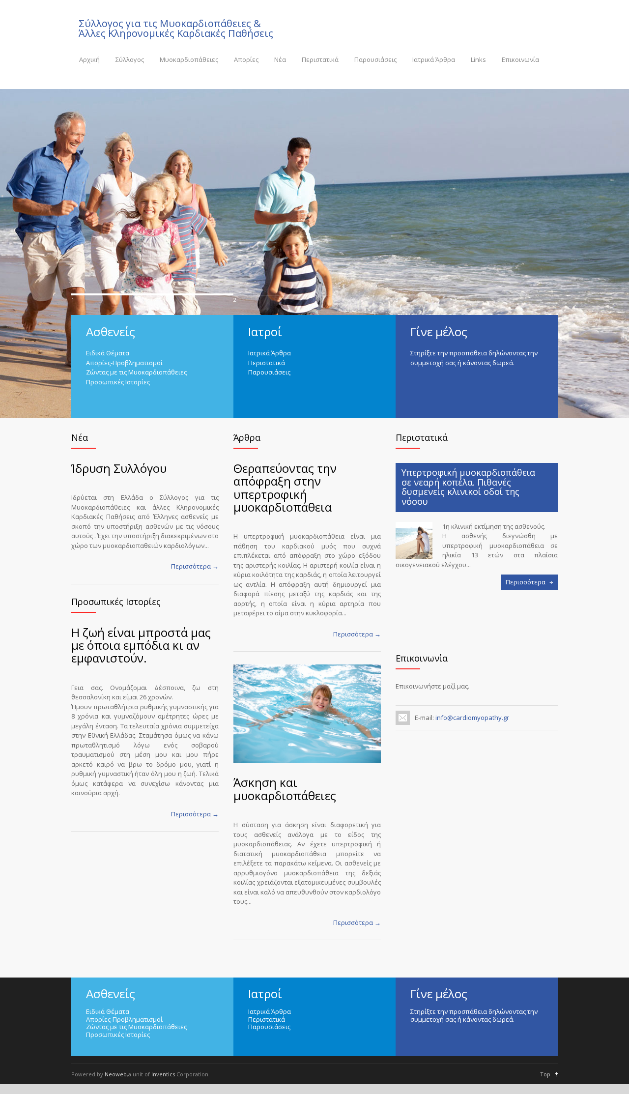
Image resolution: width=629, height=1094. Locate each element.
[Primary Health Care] (414, 540)
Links (478, 59)
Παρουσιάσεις (375, 59)
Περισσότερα (525, 581)
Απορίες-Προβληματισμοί (124, 362)
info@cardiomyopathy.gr (471, 717)
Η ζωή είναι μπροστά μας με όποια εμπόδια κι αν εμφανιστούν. (141, 645)
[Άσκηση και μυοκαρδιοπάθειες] (307, 713)
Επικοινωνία (520, 59)
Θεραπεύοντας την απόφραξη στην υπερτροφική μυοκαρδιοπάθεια (285, 487)
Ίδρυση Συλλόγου (119, 468)
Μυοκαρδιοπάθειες (189, 59)
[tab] (477, 487)
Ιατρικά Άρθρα (433, 59)
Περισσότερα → (195, 566)
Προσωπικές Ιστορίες (118, 381)
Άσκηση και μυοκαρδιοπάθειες (284, 788)
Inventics (163, 1074)
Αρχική (89, 59)
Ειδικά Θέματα (107, 352)
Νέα (280, 59)
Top (545, 1074)
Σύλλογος (129, 59)
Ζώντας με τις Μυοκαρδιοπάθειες (136, 372)
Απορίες (246, 59)
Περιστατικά (320, 59)
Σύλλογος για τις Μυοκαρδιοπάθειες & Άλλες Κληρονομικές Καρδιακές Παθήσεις (176, 28)
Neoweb (116, 1074)
